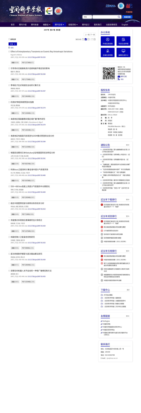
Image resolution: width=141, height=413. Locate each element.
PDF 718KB (25, 214)
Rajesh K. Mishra (16, 55)
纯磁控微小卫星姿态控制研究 (23, 237)
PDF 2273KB (26, 62)
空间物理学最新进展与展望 (112, 238)
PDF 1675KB (26, 231)
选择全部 (13, 39)
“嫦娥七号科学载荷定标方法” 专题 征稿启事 (116, 176)
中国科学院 (106, 324)
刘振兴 (26, 122)
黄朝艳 (13, 88)
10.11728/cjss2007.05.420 (37, 226)
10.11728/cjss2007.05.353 (37, 57)
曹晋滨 (18, 72)
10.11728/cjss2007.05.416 (37, 209)
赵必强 (26, 156)
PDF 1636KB (26, 113)
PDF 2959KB (26, 197)
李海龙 (13, 206)
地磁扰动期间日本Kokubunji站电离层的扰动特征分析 (33, 152)
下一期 (92, 35)
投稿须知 (72, 24)
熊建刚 (18, 173)
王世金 (16, 190)
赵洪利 (18, 257)
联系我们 (97, 24)
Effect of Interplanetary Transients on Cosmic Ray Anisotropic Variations (41, 51)
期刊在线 (58, 24)
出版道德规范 (111, 24)
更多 (128, 290)
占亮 (12, 156)
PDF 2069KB (26, 265)
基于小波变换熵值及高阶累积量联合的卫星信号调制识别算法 (117, 264)
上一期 (86, 35)
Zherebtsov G (33, 122)
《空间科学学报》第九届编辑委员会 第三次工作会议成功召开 (116, 150)
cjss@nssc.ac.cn (112, 358)
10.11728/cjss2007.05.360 (37, 74)
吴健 (17, 206)
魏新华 (13, 72)
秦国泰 (21, 190)
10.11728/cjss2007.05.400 (37, 175)
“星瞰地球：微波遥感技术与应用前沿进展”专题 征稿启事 (116, 165)
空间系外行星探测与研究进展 (113, 234)
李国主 (23, 139)
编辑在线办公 (123, 55)
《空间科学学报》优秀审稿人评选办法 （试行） (116, 155)
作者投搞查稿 (108, 43)
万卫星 (21, 156)
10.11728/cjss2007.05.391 (37, 158)
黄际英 (21, 206)
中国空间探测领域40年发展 (112, 280)
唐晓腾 (13, 274)
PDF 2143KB (26, 147)
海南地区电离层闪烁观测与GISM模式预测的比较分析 (32, 135)
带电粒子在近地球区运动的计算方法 (25, 85)
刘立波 (16, 156)
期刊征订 (85, 24)
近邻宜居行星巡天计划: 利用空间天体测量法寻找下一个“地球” (116, 206)
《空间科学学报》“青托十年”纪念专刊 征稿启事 (115, 189)
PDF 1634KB (26, 282)
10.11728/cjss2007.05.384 (37, 141)
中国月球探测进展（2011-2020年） (115, 241)
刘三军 (13, 173)
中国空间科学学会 (109, 330)
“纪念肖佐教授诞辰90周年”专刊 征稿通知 (116, 169)
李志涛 (13, 105)
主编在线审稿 (108, 55)
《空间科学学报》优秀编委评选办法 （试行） (115, 160)
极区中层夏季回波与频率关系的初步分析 (27, 203)
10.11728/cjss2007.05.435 (37, 276)
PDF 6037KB (26, 164)
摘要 (13, 62)
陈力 (17, 274)
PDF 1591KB (26, 130)
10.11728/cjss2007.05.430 (37, 259)
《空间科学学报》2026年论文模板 (115, 306)
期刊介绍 (23, 24)
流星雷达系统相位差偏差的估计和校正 (26, 220)
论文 (12, 48)
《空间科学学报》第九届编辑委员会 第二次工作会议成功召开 (116, 184)
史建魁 (18, 122)
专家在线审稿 (123, 43)
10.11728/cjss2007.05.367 (37, 91)
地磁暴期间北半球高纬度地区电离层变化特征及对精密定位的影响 (117, 276)
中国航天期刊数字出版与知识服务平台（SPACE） (115, 334)
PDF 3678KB (26, 180)
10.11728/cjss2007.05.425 (37, 243)
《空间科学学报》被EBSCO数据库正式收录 (116, 180)
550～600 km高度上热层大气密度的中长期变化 (30, 186)
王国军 (13, 122)
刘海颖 (13, 240)
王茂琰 (26, 206)
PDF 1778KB (26, 79)
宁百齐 (18, 139)
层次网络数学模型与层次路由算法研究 (26, 253)
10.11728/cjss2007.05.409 (37, 192)
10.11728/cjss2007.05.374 (37, 108)
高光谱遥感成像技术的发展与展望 (115, 227)
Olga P (41, 122)
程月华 (23, 240)
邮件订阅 (124, 76)
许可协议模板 (108, 295)
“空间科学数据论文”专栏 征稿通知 (113, 172)
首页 (13, 24)
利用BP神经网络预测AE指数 (22, 102)
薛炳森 (18, 105)
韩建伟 (18, 88)
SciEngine (106, 321)
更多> (128, 145)
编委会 (46, 24)
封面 (11, 44)
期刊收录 (35, 24)
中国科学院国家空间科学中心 (112, 327)
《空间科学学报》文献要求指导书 (115, 301)
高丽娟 (13, 257)
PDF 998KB (25, 248)
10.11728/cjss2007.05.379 (37, 125)
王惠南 (18, 240)
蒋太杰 (23, 257)
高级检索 (127, 17)
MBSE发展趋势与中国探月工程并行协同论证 (116, 270)
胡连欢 (13, 139)
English (125, 24)
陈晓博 (13, 223)
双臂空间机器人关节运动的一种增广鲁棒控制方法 (31, 270)
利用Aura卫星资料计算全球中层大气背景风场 (29, 169)
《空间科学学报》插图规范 (112, 298)
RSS (122, 79)
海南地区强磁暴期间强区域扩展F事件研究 (28, 118)
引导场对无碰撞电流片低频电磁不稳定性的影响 (30, 68)
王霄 (22, 122)
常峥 (12, 190)
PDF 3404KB (26, 96)
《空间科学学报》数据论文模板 (114, 304)
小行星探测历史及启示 (111, 231)
